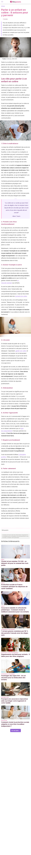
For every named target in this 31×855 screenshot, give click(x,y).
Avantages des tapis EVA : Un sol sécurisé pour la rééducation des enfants (13, 677)
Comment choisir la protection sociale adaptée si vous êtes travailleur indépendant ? (15, 724)
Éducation (4, 720)
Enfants (3, 6)
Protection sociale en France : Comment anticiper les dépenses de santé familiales (14, 586)
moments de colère (21, 296)
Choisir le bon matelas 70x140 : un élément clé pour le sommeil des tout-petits (15, 563)
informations (5, 697)
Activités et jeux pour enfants (9, 652)
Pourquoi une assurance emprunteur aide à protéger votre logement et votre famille (14, 701)
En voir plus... (16, 730)
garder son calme (21, 351)
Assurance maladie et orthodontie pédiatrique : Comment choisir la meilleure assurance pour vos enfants (15, 610)
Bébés (2, 559)
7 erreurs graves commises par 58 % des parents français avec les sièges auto (14, 633)
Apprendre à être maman (8, 629)
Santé (3, 583)
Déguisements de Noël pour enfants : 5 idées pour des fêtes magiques (15, 655)
